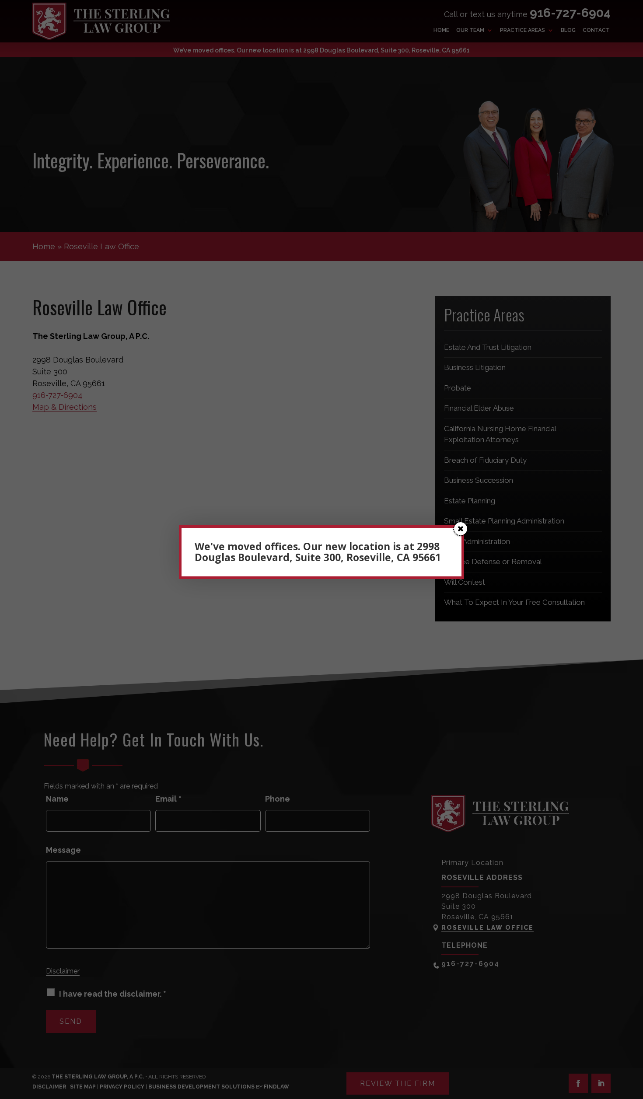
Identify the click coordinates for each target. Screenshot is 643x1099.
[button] (460, 528)
